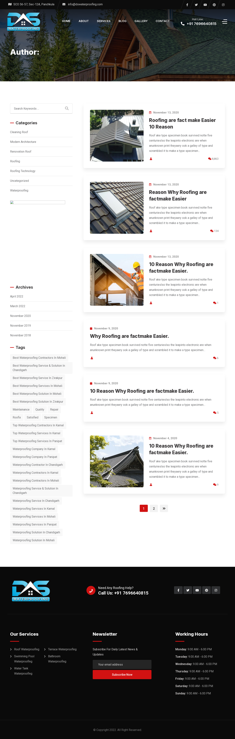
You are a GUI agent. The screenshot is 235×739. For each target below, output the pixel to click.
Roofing (15, 161)
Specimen (50, 417)
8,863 (214, 158)
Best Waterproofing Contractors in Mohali (39, 357)
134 (215, 231)
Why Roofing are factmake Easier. (129, 336)
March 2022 (17, 306)
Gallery (141, 21)
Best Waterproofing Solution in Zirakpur (38, 401)
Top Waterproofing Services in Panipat (37, 441)
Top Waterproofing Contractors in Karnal (38, 425)
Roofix (17, 417)
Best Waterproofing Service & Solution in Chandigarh (39, 368)
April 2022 (16, 296)
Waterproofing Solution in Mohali (34, 540)
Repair (54, 409)
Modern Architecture (23, 142)
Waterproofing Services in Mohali (34, 516)
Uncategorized (19, 181)
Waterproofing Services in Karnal (34, 508)
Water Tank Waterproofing (23, 671)
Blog (122, 21)
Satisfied (32, 417)
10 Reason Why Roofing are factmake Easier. (142, 391)
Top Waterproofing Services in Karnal (36, 433)
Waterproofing (19, 190)
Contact (163, 21)
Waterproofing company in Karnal (34, 449)
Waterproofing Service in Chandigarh (36, 501)
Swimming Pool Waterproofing (24, 659)
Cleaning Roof (19, 132)
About (84, 21)
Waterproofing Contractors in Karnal (35, 472)
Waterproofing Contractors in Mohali (36, 480)
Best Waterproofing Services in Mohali (37, 386)
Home (66, 21)
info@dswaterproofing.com (85, 4)
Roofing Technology (22, 171)
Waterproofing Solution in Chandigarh (36, 532)
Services (104, 21)
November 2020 (20, 316)
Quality (39, 409)
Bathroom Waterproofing (57, 659)
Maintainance (21, 409)
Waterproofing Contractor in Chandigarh (38, 465)
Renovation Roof (20, 151)
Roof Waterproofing (26, 649)
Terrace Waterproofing (62, 649)
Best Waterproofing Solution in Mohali (37, 393)
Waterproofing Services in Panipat (35, 524)
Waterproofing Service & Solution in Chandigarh (35, 491)
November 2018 (20, 335)
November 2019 (20, 325)
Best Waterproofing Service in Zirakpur (37, 378)
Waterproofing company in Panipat (35, 457)
